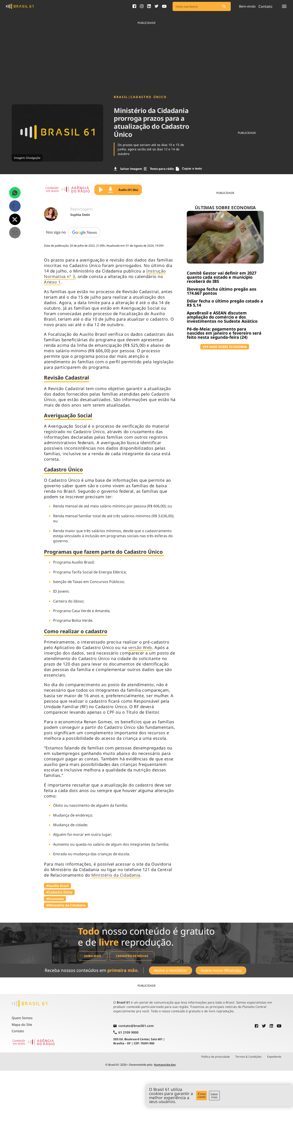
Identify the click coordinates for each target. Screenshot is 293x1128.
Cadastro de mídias (132, 956)
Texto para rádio (162, 169)
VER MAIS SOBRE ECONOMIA (225, 346)
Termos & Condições (248, 1056)
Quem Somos (22, 1018)
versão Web (140, 647)
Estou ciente (202, 1095)
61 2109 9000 (128, 1032)
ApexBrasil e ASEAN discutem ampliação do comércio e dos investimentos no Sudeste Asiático (222, 317)
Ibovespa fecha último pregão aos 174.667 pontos (221, 291)
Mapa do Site (22, 1024)
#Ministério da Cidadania (66, 905)
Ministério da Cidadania (115, 875)
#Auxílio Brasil (57, 885)
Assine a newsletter (170, 970)
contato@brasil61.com (136, 1026)
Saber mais (214, 1095)
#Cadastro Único (59, 892)
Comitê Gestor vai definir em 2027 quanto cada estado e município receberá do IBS (221, 277)
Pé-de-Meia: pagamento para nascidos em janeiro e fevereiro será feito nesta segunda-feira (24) (224, 333)
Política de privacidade (215, 1056)
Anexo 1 (52, 282)
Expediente (274, 1056)
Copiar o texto (192, 168)
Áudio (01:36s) (128, 190)
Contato (18, 1031)
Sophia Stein (80, 214)
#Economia (55, 899)
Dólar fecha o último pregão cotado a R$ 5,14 (225, 303)
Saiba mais (92, 956)
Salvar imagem (131, 169)
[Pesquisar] (224, 6)
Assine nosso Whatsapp (221, 970)
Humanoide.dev (165, 1065)
